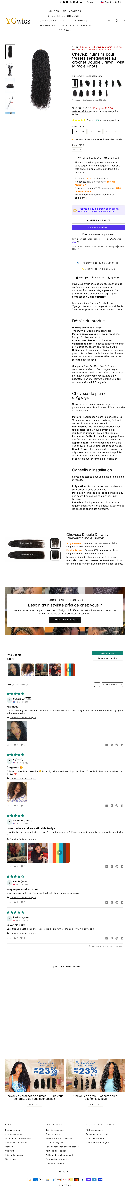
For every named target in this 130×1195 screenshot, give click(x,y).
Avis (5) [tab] (11, 684)
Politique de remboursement (59, 1155)
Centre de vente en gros (97, 1142)
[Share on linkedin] (121, 745)
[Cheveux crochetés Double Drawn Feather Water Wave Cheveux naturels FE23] (119, 83)
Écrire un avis (108, 653)
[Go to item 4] (55, 670)
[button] (79, 120)
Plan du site (10, 1159)
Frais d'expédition (81, 111)
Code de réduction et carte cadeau (62, 1147)
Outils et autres (75, 25)
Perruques (47, 25)
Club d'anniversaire (95, 1138)
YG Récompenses (94, 1130)
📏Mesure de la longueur (98, 269)
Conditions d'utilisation (16, 1142)
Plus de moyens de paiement (98, 234)
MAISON (54, 11)
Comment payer (53, 1134)
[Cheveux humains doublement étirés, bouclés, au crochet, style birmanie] (94, 93)
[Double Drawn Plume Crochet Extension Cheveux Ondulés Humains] (100, 93)
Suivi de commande (55, 1130)
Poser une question (107, 658)
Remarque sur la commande (59, 1138)
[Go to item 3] (41, 670)
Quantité (78, 145)
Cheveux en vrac (53, 20)
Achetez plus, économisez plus (98, 158)
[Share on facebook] (106, 745)
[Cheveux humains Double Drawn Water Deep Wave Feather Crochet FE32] (94, 83)
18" (91, 131)
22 (106, 131)
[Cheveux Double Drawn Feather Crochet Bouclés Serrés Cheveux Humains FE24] (87, 83)
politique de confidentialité (18, 1138)
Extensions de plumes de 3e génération (92, 49)
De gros (65, 30)
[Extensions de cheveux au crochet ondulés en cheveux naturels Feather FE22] (100, 83)
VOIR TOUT (34, 1104)
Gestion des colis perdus (57, 1159)
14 (76, 131)
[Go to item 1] (14, 670)
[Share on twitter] (111, 745)
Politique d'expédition (56, 1151)
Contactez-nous (12, 1130)
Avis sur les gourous (15, 1155)
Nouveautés (72, 11)
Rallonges (80, 20)
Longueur (78, 126)
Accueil (75, 47)
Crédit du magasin (54, 1142)
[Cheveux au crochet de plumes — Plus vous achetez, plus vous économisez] (34, 1075)
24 (114, 131)
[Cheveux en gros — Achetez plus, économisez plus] (95, 1075)
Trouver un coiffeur (55, 1163)
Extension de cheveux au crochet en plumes (101, 47)
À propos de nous (13, 1134)
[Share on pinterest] (116, 745)
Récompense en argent (97, 1134)
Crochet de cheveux (64, 16)
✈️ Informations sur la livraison (99, 263)
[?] (78, 249)
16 (83, 131)
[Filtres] (97, 684)
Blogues (9, 1147)
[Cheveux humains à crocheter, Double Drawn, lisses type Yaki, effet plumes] (106, 93)
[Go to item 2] (27, 670)
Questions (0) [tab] (23, 684)
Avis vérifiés (11, 1151)
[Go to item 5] (68, 670)
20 (99, 131)
